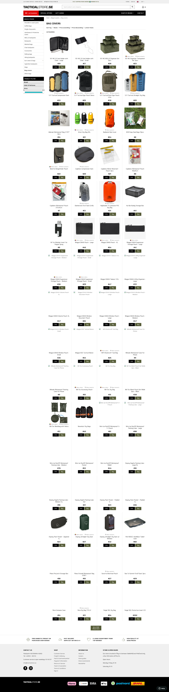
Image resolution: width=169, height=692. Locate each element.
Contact (140, 13)
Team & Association (60, 666)
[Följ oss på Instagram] (31, 668)
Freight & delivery (59, 656)
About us (81, 653)
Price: (26, 88)
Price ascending (64, 28)
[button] (132, 7)
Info (56, 67)
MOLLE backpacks (30, 38)
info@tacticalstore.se (29, 663)
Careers (80, 656)
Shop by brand (126, 13)
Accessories (28, 51)
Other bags (27, 74)
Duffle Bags (28, 26)
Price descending (77, 28)
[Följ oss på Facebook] (25, 668)
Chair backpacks (29, 47)
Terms (127, 2)
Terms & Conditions (60, 668)
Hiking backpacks (29, 57)
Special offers (46, 13)
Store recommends (84, 661)
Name (56, 28)
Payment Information (60, 661)
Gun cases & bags (29, 60)
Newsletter (81, 663)
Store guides (82, 658)
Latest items (89, 28)
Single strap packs (30, 29)
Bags (26, 67)
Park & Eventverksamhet (61, 658)
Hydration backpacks (30, 64)
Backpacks (27, 41)
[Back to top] (143, 689)
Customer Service (59, 653)
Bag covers (28, 70)
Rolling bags (28, 54)
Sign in (133, 2)
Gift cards (60, 13)
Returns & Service (59, 663)
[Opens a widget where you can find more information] (161, 688)
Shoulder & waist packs (31, 23)
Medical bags (28, 44)
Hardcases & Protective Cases (31, 33)
